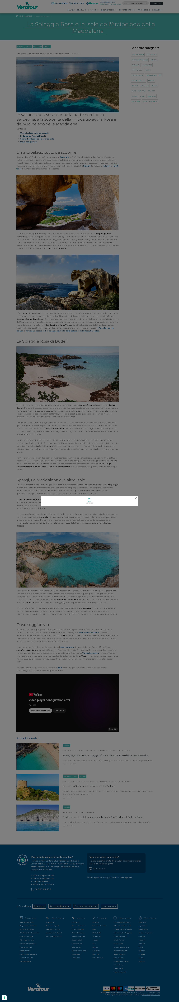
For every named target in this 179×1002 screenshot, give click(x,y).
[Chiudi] (135, 498)
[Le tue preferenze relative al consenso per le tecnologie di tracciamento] (4, 997)
